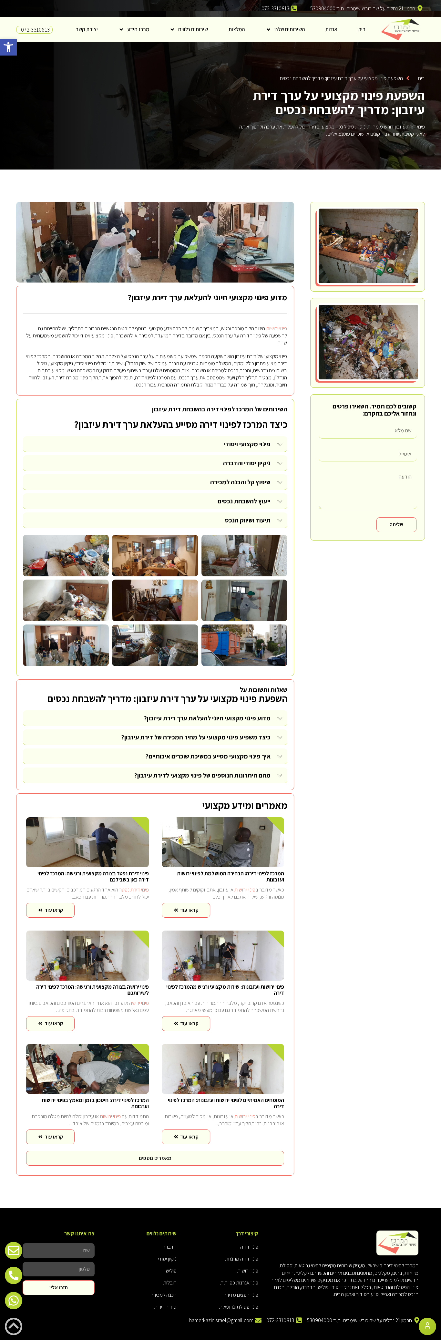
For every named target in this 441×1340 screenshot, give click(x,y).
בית (361, 29)
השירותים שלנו (289, 29)
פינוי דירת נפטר (134, 889)
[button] (8, 47)
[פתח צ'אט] (427, 1326)
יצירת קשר (87, 29)
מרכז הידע (138, 29)
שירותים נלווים (193, 29)
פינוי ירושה (139, 1002)
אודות (331, 29)
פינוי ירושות (276, 328)
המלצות (237, 29)
